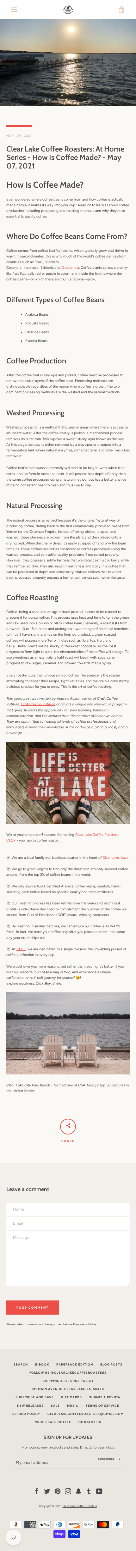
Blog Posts (111, 1364)
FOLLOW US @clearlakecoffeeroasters (68, 1372)
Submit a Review (105, 1397)
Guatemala (70, 267)
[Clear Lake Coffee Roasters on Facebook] (37, 1491)
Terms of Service (102, 1405)
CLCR (21, 949)
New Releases (30, 1405)
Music (72, 1405)
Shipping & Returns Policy (68, 1381)
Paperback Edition (74, 1364)
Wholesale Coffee (53, 1422)
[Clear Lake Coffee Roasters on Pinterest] (57, 1491)
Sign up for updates (68, 1437)
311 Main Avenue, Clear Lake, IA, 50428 (68, 1389)
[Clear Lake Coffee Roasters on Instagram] (68, 1491)
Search (21, 1364)
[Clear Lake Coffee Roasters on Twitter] (47, 1491)
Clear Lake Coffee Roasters (80, 1506)
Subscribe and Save (34, 1397)
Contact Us (89, 1422)
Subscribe (106, 1458)
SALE (55, 1405)
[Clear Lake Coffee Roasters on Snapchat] (78, 1491)
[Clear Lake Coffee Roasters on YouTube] (99, 1491)
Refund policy (26, 1414)
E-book (42, 1364)
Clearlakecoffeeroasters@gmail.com (85, 1414)
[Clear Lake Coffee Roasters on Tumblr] (89, 1491)
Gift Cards (71, 1397)
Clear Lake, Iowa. (115, 857)
